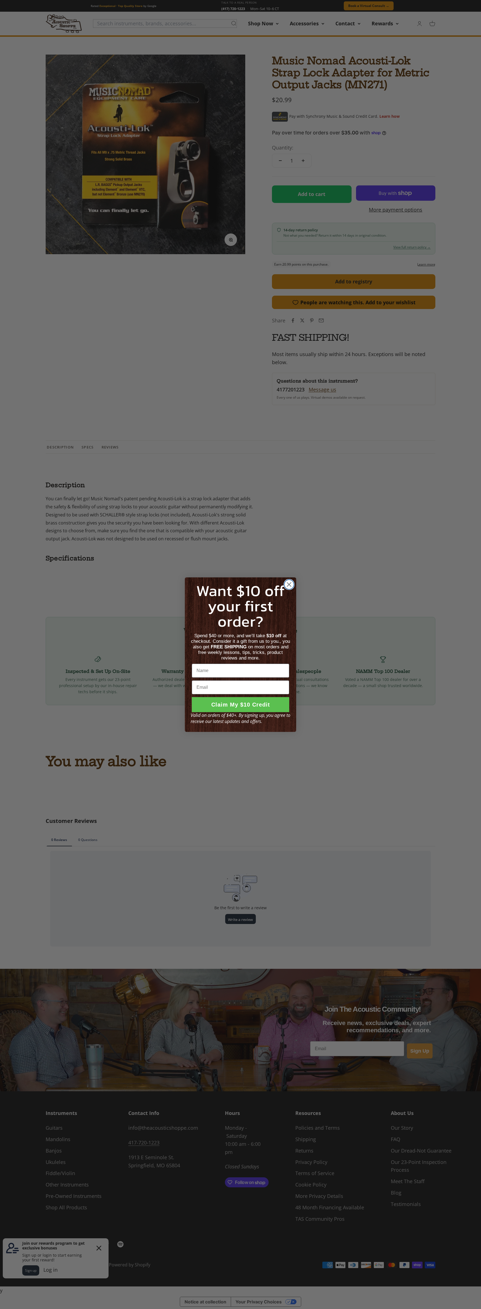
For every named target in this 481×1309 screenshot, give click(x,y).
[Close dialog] (289, 584)
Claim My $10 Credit (240, 705)
